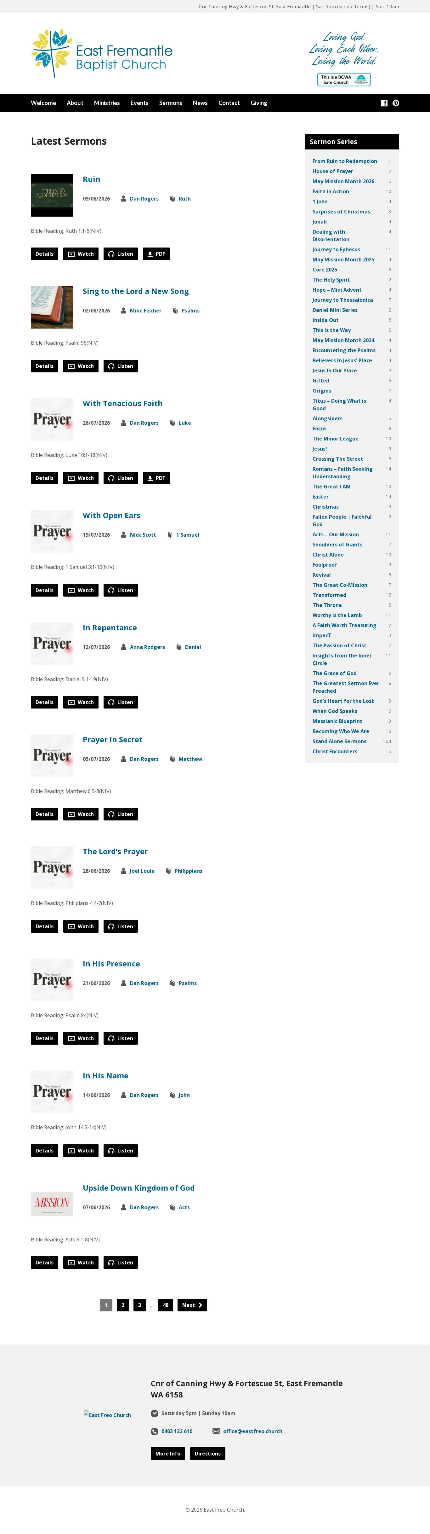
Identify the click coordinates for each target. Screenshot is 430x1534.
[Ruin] (52, 211)
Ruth (185, 198)
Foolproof (325, 564)
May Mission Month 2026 (343, 181)
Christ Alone (328, 554)
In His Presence (111, 963)
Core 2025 (325, 269)
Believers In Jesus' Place (342, 360)
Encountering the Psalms (344, 350)
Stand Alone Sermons (339, 741)
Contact (229, 103)
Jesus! (320, 448)
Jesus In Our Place (335, 370)
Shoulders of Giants (337, 544)
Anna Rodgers (147, 647)
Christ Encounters (335, 751)
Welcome (43, 103)
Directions (208, 1453)
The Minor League (336, 438)
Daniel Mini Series (335, 309)
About (75, 103)
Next (189, 1305)
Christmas (326, 506)
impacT (322, 635)
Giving (259, 103)
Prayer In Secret (113, 739)
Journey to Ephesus (336, 249)
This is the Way (332, 330)
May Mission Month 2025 (343, 259)
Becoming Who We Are (341, 731)
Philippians (188, 870)
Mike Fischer (145, 310)
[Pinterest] (396, 103)
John (184, 1095)
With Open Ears (111, 515)
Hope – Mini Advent (337, 289)
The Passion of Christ (339, 645)
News (200, 103)
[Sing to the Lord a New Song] (52, 323)
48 (165, 1305)
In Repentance (110, 627)
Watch (85, 253)
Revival (322, 574)
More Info (168, 1453)
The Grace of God (335, 673)
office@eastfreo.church (252, 1431)
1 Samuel (187, 534)
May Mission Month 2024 (343, 340)
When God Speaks (335, 711)
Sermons (170, 103)
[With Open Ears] (52, 548)
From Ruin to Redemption (345, 161)
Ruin (91, 179)
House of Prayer (333, 171)
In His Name (105, 1075)
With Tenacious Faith (123, 403)
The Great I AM (332, 486)
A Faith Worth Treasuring (344, 625)
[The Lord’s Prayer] (52, 884)
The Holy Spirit (331, 279)
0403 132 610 (176, 1431)
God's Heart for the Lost (343, 700)
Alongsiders (327, 418)
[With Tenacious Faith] (52, 435)
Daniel (193, 647)
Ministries (107, 103)
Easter (321, 496)
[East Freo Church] (107, 1415)
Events (140, 103)
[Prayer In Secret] (52, 772)
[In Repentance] (52, 659)
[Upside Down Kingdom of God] (52, 1220)
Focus (319, 428)
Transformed (329, 595)
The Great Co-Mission (340, 584)
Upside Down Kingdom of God (139, 1187)
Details (45, 253)
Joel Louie (142, 870)
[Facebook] (384, 103)
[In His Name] (52, 1108)
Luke (185, 422)
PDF (160, 253)
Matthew (190, 758)
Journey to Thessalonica (343, 299)
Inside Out (326, 320)
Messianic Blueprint (337, 721)
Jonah (320, 221)
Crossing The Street (338, 458)
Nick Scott (143, 534)
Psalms (191, 310)
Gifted (321, 380)
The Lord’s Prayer (115, 851)
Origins (322, 390)
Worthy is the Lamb (337, 615)
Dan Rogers (144, 198)
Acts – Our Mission (336, 534)
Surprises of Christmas (341, 211)
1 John (320, 201)
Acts (184, 1207)
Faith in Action (331, 191)
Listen (124, 253)
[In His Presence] (52, 996)
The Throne (327, 605)
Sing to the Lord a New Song (136, 291)
